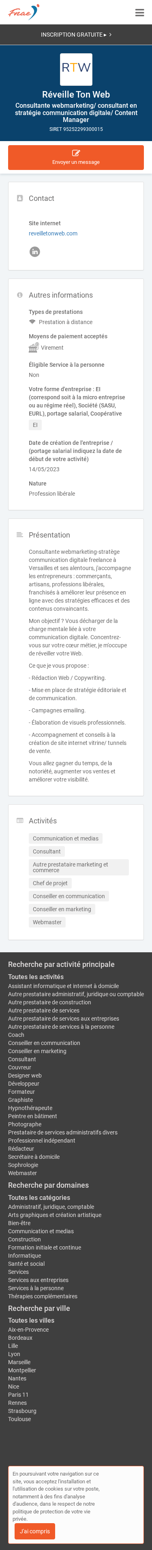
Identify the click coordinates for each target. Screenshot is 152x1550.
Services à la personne (36, 1288)
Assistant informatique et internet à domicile (63, 986)
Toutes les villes (31, 1320)
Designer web (25, 1075)
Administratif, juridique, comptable (51, 1207)
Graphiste (20, 1100)
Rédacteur (21, 1148)
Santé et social (26, 1263)
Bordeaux (20, 1337)
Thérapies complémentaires (42, 1296)
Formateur (21, 1091)
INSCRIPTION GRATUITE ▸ (74, 34)
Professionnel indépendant (41, 1140)
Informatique (24, 1255)
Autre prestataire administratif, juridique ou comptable (76, 994)
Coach (16, 1035)
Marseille (19, 1362)
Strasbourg (22, 1411)
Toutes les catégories (39, 1198)
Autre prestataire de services (43, 1010)
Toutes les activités (36, 977)
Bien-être (19, 1223)
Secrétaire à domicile (34, 1157)
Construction (24, 1239)
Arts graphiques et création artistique (54, 1215)
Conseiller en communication (44, 1043)
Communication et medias (41, 1231)
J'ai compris (35, 1531)
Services (18, 1272)
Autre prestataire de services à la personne (61, 1026)
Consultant (22, 1059)
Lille (13, 1346)
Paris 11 (18, 1394)
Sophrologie (23, 1165)
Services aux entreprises (38, 1280)
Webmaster (22, 1173)
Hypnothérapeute (30, 1108)
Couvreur (19, 1067)
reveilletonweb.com (53, 233)
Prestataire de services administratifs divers (63, 1132)
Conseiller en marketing (37, 1051)
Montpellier (22, 1370)
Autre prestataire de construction (49, 1002)
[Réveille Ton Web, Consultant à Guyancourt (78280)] (76, 69)
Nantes (17, 1378)
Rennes (17, 1403)
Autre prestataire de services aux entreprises (63, 1018)
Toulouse (19, 1419)
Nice (13, 1386)
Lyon (14, 1354)
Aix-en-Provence (28, 1329)
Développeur (23, 1083)
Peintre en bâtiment (32, 1116)
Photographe (24, 1124)
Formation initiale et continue (44, 1247)
